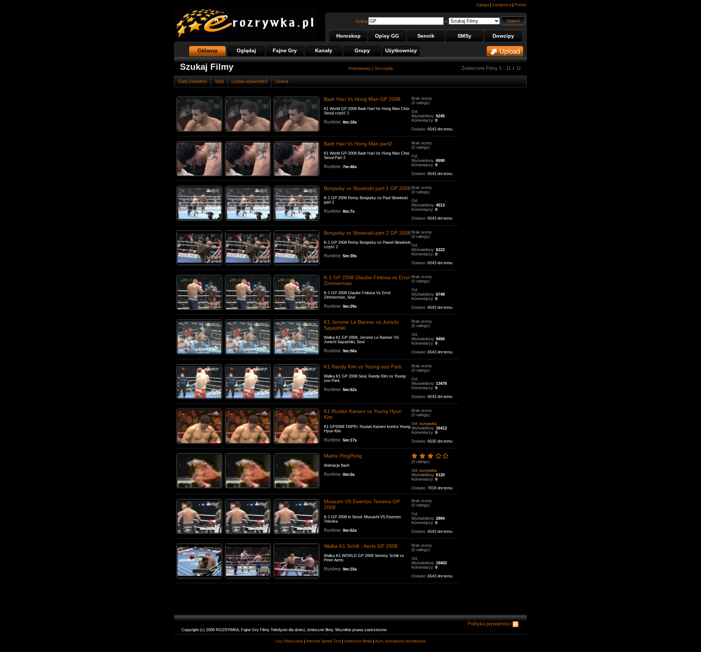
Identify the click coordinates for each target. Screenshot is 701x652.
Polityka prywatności (490, 623)
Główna (207, 51)
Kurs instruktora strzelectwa (400, 641)
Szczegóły (384, 68)
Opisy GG (387, 36)
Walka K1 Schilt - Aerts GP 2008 (361, 546)
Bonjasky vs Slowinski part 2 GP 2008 (367, 233)
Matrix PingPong (343, 456)
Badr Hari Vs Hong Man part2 (358, 144)
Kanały (323, 50)
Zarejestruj (501, 5)
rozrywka (428, 423)
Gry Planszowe (289, 641)
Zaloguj (482, 5)
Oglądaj (246, 50)
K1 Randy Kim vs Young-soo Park (363, 366)
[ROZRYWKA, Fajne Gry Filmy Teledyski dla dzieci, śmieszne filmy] (245, 38)
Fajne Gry (285, 50)
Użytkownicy (401, 50)
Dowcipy (503, 36)
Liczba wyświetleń (249, 81)
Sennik (425, 36)
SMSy (464, 36)
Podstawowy (360, 68)
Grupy (362, 50)
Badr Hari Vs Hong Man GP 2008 (362, 99)
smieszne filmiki (358, 641)
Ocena (281, 81)
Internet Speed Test (323, 641)
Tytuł (219, 81)
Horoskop (348, 36)
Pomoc (520, 5)
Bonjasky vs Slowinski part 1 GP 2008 (367, 188)
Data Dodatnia (192, 81)
